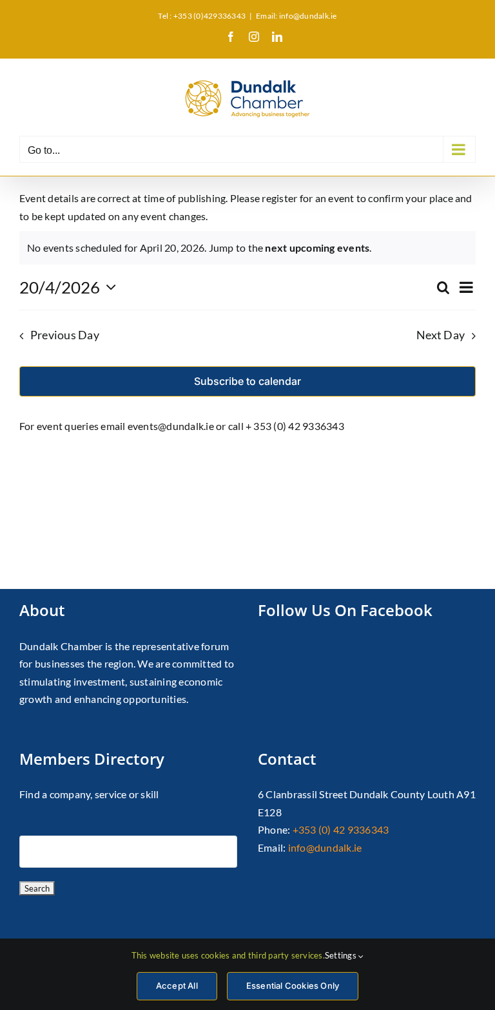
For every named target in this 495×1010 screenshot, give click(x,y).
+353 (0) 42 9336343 (341, 829)
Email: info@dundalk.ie (296, 16)
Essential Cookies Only (292, 985)
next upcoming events (317, 247)
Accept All (177, 985)
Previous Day (64, 335)
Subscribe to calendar (247, 381)
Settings (341, 955)
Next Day (440, 335)
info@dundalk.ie (325, 847)
